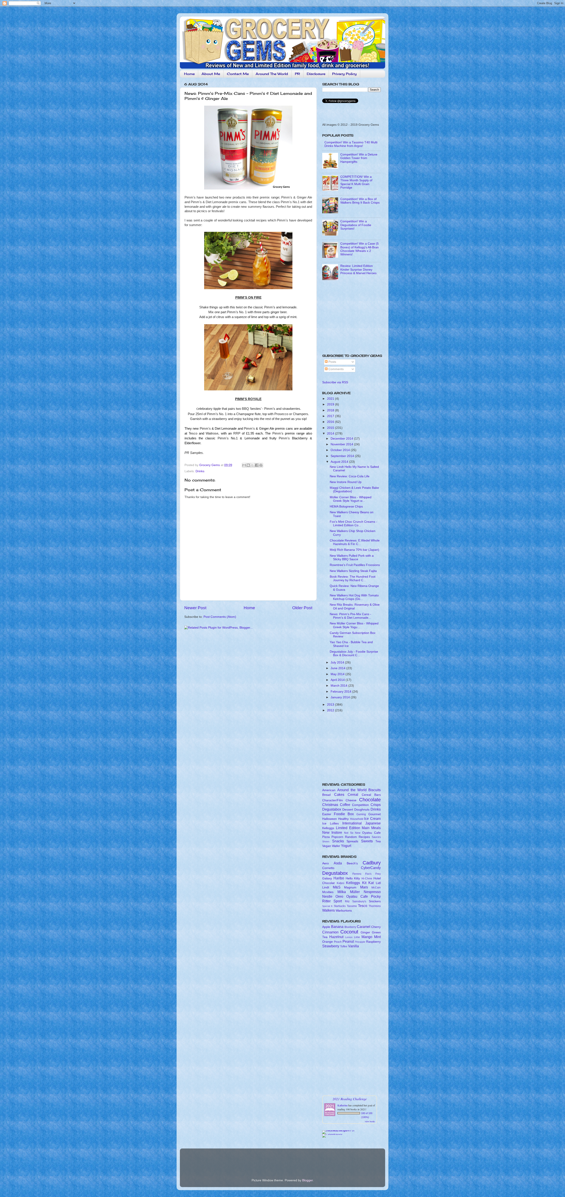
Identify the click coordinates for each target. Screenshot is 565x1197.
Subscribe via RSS (335, 382)
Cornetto (328, 868)
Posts (332, 361)
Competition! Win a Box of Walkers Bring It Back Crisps (360, 200)
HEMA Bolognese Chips (346, 506)
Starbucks (340, 906)
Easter (326, 814)
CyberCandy (371, 868)
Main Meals (371, 828)
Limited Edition (348, 828)
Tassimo (352, 906)
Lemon (348, 937)
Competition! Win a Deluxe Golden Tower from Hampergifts (358, 158)
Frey (378, 873)
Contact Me (238, 74)
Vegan (326, 846)
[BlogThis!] (248, 465)
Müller (355, 892)
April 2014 (338, 680)
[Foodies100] (332, 1133)
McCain (376, 887)
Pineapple (360, 941)
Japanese (373, 823)
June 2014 (338, 668)
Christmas (330, 805)
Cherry (376, 927)
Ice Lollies (330, 823)
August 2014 (340, 461)
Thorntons (375, 906)
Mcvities (327, 892)
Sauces (376, 837)
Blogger (307, 1180)
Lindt (325, 887)
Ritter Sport (332, 901)
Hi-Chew (367, 878)
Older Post (302, 607)
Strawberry (330, 946)
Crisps (376, 805)
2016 (331, 421)
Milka (341, 892)
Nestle (327, 896)
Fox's (368, 873)
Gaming (361, 814)
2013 (331, 704)
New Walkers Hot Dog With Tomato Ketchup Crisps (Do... (354, 597)
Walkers (328, 910)
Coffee (345, 805)
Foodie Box (344, 814)
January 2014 (341, 697)
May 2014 (338, 674)
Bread (326, 794)
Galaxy (327, 878)
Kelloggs (328, 828)
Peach (338, 941)
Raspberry (373, 941)
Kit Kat (368, 883)
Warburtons (344, 910)
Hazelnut (336, 937)
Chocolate (370, 799)
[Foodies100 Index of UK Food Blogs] (340, 1130)
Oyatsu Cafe (371, 832)
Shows (326, 841)
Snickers (375, 901)
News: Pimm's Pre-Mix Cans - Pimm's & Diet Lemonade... (350, 616)
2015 (331, 427)
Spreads (352, 841)
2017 (331, 416)
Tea (378, 841)
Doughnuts (361, 809)
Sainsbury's (359, 901)
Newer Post (195, 607)
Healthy (343, 818)
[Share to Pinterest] (261, 465)
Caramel (363, 927)
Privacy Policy (344, 74)
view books (370, 1121)
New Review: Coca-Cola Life (349, 476)
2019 (331, 404)
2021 (331, 398)
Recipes (364, 837)
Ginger (365, 932)
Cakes (339, 794)
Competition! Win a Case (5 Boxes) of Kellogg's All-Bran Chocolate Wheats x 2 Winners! (359, 249)
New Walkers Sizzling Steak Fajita (353, 571)
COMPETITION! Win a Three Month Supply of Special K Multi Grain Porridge (356, 182)
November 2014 (342, 444)
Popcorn (337, 837)
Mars (364, 887)
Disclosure (316, 74)
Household (356, 818)
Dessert (347, 809)
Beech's (352, 863)
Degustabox (331, 809)
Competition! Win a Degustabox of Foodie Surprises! (355, 225)
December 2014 (342, 438)
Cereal (353, 794)
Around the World (352, 790)
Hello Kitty (353, 878)
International (352, 823)
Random (351, 837)
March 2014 (339, 685)
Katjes (340, 883)
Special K (327, 906)
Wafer (336, 846)
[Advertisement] (349, 318)
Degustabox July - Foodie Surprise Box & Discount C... (354, 653)
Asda (338, 863)
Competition (360, 805)
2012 (331, 710)
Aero (325, 863)
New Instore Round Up (346, 482)
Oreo (339, 896)
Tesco (362, 906)
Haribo (338, 878)
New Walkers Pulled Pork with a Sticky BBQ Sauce (352, 557)
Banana (337, 927)
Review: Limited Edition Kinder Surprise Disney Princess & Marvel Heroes (358, 269)
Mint (377, 937)
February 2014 (341, 691)
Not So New (352, 832)
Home (189, 74)
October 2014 (341, 450)
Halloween (329, 818)
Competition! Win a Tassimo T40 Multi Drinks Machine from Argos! (350, 144)
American (328, 790)
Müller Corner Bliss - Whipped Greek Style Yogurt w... (350, 499)
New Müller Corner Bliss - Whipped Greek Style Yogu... (354, 625)
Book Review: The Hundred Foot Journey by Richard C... (352, 578)
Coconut (349, 932)
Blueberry (350, 927)
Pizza (326, 837)
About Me (211, 74)
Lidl (378, 883)
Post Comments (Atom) (219, 616)
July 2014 (338, 662)
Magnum (350, 887)
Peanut (348, 941)
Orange (327, 941)
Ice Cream (372, 818)
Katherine (342, 1105)
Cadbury (372, 862)
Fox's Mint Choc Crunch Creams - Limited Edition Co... (353, 523)
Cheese (351, 800)
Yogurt (346, 846)
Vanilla (353, 946)
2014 (331, 433)
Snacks (338, 841)
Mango (367, 937)
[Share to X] (252, 465)
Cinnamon (330, 932)
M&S (337, 887)
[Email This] (244, 465)
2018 (331, 410)
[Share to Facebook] (256, 465)
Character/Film (332, 800)
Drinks (200, 471)
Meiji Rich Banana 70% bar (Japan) (354, 549)
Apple (326, 927)
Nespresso (372, 892)
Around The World (272, 74)
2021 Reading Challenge (350, 1098)
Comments (336, 369)
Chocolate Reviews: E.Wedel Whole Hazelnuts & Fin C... (355, 542)
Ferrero (356, 873)
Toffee (343, 946)
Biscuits (374, 790)
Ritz (347, 901)
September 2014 (343, 456)
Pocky (376, 896)
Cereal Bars (371, 794)
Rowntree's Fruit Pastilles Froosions (355, 565)
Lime (357, 937)
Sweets (367, 841)
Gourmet (374, 814)
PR (297, 74)
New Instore (332, 832)
